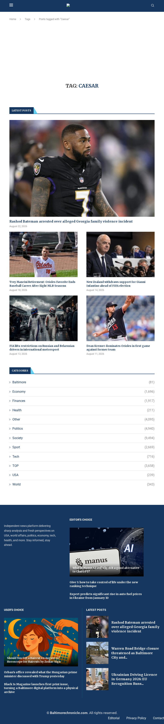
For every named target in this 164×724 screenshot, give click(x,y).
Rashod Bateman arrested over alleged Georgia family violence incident (71, 221)
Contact (158, 718)
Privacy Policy (136, 718)
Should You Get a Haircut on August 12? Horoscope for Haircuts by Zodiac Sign (34, 659)
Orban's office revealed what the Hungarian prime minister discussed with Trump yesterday (40, 674)
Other (83, 419)
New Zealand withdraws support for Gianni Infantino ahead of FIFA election (115, 283)
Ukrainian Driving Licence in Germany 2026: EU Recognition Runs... (134, 679)
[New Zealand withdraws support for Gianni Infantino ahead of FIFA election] (120, 254)
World (83, 484)
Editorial (114, 718)
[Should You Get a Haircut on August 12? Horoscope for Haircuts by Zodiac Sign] (41, 642)
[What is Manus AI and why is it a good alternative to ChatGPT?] (107, 552)
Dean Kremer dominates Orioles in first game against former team (118, 347)
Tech (83, 456)
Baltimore (83, 382)
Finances (83, 401)
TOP (83, 466)
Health (83, 410)
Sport (83, 447)
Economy (83, 391)
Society (83, 438)
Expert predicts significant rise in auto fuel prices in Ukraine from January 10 (106, 596)
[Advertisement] (82, 51)
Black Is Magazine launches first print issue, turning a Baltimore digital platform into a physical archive (41, 688)
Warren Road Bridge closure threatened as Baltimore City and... (135, 652)
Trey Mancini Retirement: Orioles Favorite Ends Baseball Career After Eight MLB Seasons (42, 283)
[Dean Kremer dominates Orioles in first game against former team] (120, 318)
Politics (83, 428)
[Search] (153, 5)
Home (12, 19)
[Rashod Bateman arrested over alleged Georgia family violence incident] (82, 168)
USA (83, 475)
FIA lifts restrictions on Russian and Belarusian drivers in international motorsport (41, 347)
